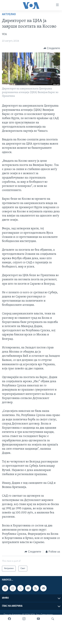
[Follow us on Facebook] (5, 588)
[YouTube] (38, 619)
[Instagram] (24, 619)
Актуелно (9, 14)
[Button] (51, 48)
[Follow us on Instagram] (13, 588)
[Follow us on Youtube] (28, 588)
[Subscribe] (43, 588)
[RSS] (36, 588)
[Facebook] (9, 619)
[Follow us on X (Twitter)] (20, 588)
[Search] (53, 619)
